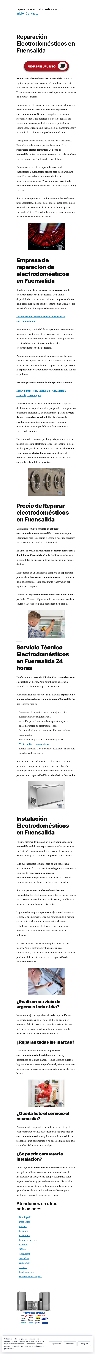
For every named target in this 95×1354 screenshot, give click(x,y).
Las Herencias (26, 1272)
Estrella (23, 1244)
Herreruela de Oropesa (30, 1276)
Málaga (61, 390)
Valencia (43, 390)
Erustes (23, 1226)
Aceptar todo (55, 1344)
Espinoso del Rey (28, 1240)
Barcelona (31, 390)
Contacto (32, 13)
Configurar (84, 1344)
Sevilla (52, 390)
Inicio (20, 13)
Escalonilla (24, 1235)
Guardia (23, 1267)
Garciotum (24, 1253)
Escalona (23, 1231)
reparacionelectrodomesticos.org (38, 9)
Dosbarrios (24, 1221)
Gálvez (22, 1249)
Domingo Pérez (27, 1217)
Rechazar (70, 1344)
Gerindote (24, 1258)
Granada (21, 395)
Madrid (20, 390)
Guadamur (24, 1262)
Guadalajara (34, 395)
